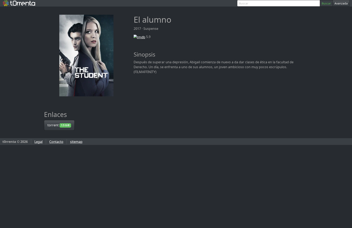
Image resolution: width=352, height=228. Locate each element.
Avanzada (341, 3)
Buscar (326, 3)
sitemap (76, 141)
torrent (58, 125)
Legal (38, 141)
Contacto (56, 141)
